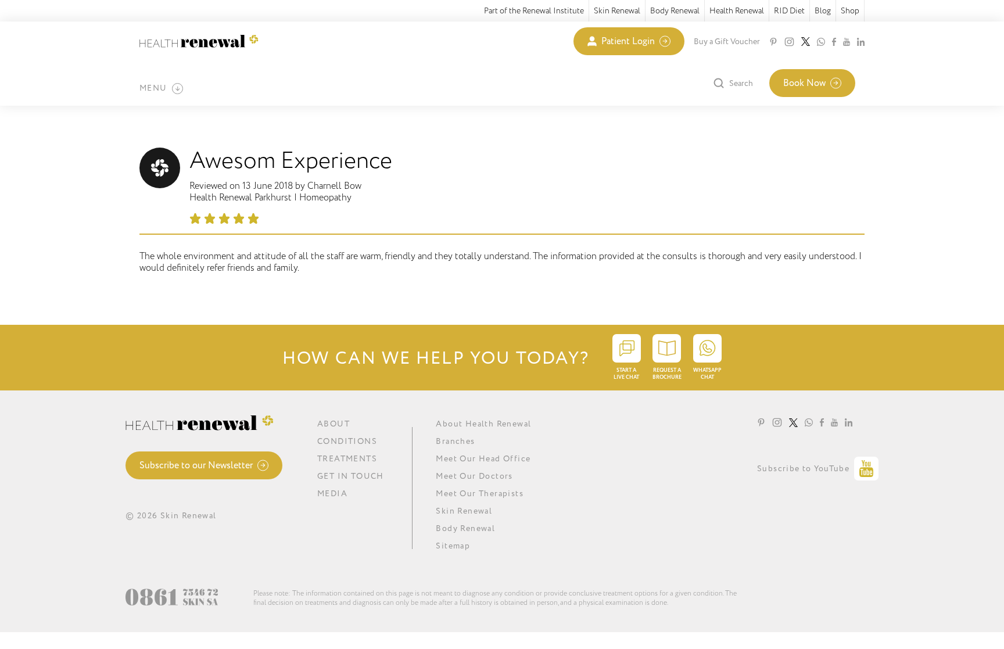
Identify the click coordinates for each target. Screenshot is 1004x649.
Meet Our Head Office (483, 458)
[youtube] (846, 41)
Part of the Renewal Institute (534, 10)
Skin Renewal (617, 10)
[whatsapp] (821, 41)
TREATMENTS (347, 458)
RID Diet (789, 10)
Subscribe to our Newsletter (196, 465)
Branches (455, 441)
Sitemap (453, 545)
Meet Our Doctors (474, 476)
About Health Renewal (483, 423)
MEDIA (332, 493)
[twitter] (805, 41)
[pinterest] (773, 41)
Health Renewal (736, 10)
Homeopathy (325, 197)
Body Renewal (675, 10)
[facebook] (834, 41)
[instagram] (789, 41)
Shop (850, 10)
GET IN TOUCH (350, 476)
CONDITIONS (347, 441)
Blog (823, 10)
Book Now (804, 83)
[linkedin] (861, 41)
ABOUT (333, 423)
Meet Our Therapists (479, 493)
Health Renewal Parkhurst (240, 197)
